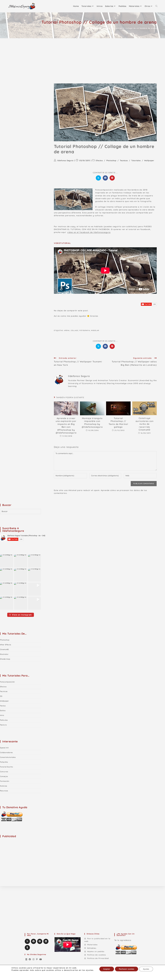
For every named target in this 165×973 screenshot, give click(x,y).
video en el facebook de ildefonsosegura (89, 232)
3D (1, 696)
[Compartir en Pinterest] (112, 178)
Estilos (2, 710)
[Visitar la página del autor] (59, 379)
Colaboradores (6, 752)
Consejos (4, 776)
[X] (26, 959)
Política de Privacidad (98, 958)
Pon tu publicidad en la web (97, 939)
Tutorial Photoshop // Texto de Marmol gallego (118, 422)
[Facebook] (30, 959)
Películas (4, 720)
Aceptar (106, 969)
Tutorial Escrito (6, 767)
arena (67, 330)
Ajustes (146, 969)
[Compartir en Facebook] (105, 178)
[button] (6, 561)
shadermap (5, 659)
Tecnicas (124, 160)
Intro (2, 715)
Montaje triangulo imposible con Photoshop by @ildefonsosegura (92, 422)
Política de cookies (96, 955)
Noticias (3, 786)
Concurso (4, 772)
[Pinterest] (37, 959)
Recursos (4, 791)
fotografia (84, 330)
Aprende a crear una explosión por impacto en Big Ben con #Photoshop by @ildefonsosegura (66, 425)
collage (74, 330)
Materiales (92, 945)
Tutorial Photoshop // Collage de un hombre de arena (130, 28)
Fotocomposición (7, 682)
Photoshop (111, 160)
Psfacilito (4, 762)
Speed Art (4, 748)
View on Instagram (22, 615)
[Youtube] (40, 959)
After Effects (5, 645)
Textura (3, 725)
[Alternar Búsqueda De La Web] (156, 6)
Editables (91, 948)
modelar (95, 330)
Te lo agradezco (122, 940)
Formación (4, 781)
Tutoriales (136, 160)
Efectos (99, 160)
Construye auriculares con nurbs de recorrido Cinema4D (145, 424)
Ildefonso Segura (65, 160)
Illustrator (4, 654)
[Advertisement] (82, 58)
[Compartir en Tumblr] (27, 947)
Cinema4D (4, 649)
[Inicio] (87, 28)
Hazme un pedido (95, 951)
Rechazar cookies (126, 969)
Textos (3, 706)
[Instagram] (34, 959)
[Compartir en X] (98, 178)
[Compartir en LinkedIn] (45, 941)
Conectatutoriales (8, 757)
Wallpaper (149, 160)
